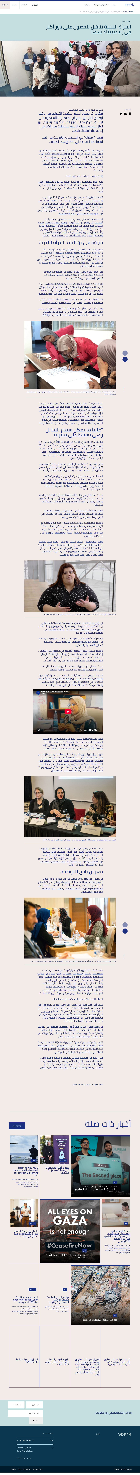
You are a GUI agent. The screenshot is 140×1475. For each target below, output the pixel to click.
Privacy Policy (38, 1469)
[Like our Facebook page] (29, 1440)
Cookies (13, 1469)
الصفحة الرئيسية (128, 11)
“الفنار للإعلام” (73, 109)
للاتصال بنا (5, 5)
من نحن (87, 5)
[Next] (125, 359)
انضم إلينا (14, 5)
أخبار (98, 1434)
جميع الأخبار (17, 1125)
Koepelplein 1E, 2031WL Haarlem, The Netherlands (24, 1449)
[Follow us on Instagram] (32, 1440)
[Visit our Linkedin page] (26, 1440)
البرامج (114, 5)
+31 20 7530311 (22, 1458)
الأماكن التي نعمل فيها (100, 5)
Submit (35, 1420)
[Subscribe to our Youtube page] (22, 1440)
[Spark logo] (129, 5)
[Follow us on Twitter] (19, 1440)
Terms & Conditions (24, 1469)
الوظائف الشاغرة (47, 1433)
